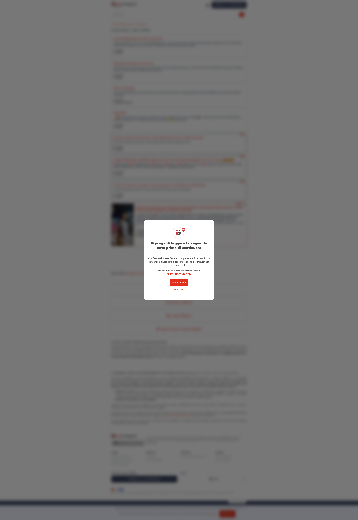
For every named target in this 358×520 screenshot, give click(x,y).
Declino (179, 289)
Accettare (179, 282)
